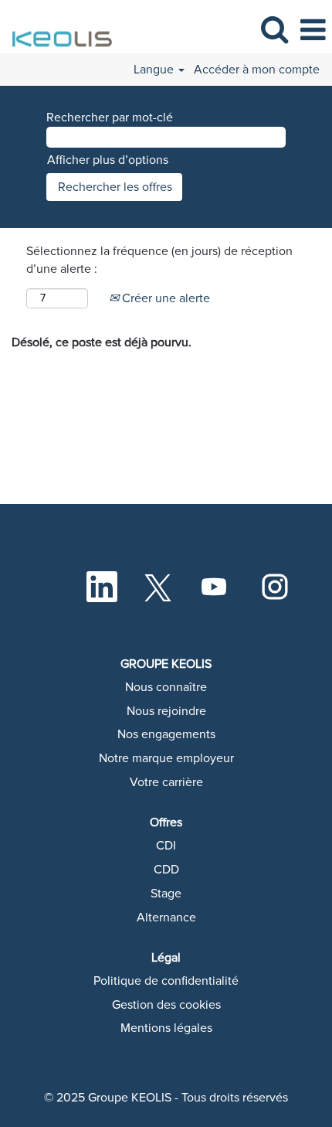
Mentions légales (166, 1028)
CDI (166, 846)
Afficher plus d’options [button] (107, 160)
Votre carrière (166, 782)
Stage (166, 894)
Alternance (166, 917)
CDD (166, 870)
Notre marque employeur (166, 758)
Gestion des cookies (166, 1005)
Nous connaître (166, 687)
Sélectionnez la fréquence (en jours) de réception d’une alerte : (159, 260)
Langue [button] (155, 70)
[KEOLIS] (58, 29)
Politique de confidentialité (166, 981)
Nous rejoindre (166, 711)
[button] (312, 30)
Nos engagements (166, 734)
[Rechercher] (274, 30)
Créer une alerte (164, 298)
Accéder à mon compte (257, 70)
